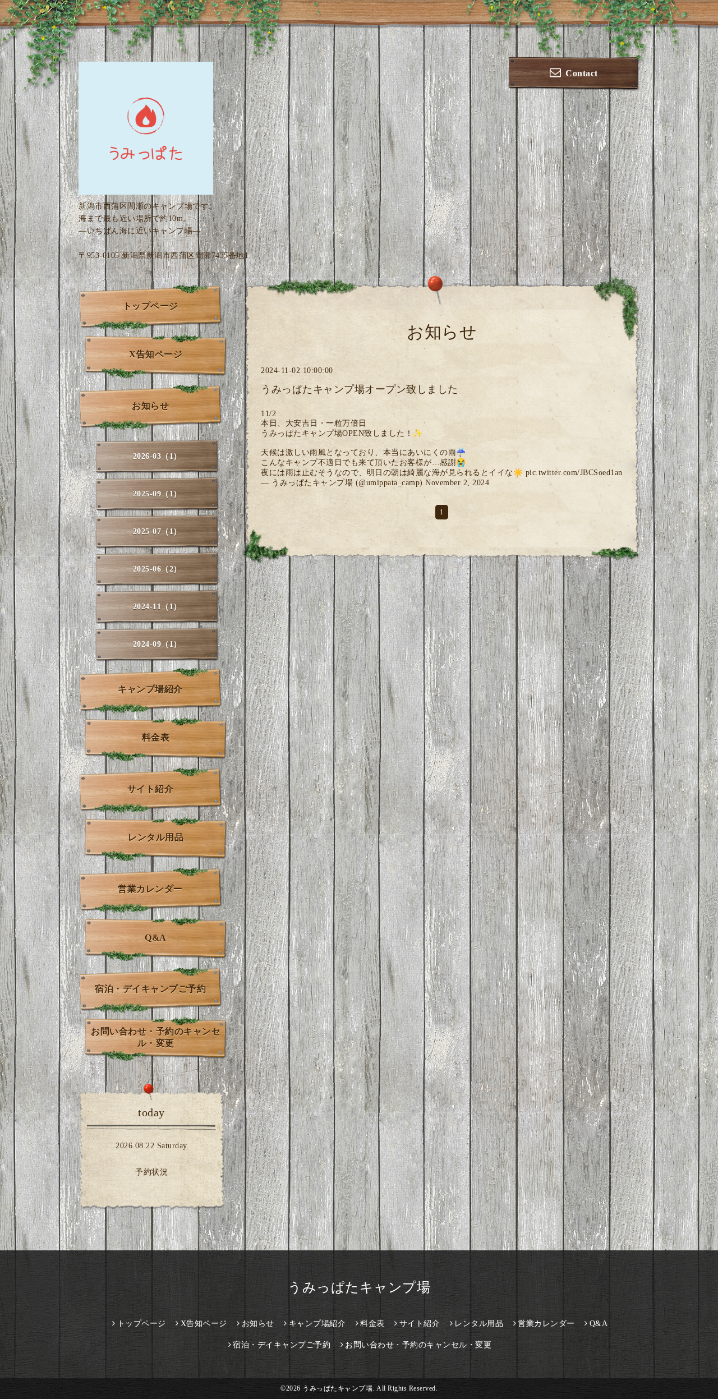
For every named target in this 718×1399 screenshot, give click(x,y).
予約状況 (151, 1172)
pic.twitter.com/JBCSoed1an (574, 472)
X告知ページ (155, 354)
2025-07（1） (157, 531)
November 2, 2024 (457, 482)
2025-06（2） (157, 569)
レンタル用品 (155, 837)
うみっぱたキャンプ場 (359, 1287)
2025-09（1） (157, 494)
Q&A (156, 937)
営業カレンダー (150, 889)
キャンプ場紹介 (150, 689)
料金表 (156, 737)
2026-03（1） (157, 456)
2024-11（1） (157, 606)
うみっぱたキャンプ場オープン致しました (359, 389)
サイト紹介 (150, 789)
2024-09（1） (157, 644)
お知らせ (150, 406)
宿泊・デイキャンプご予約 (150, 988)
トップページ (150, 306)
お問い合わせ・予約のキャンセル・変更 (155, 1037)
